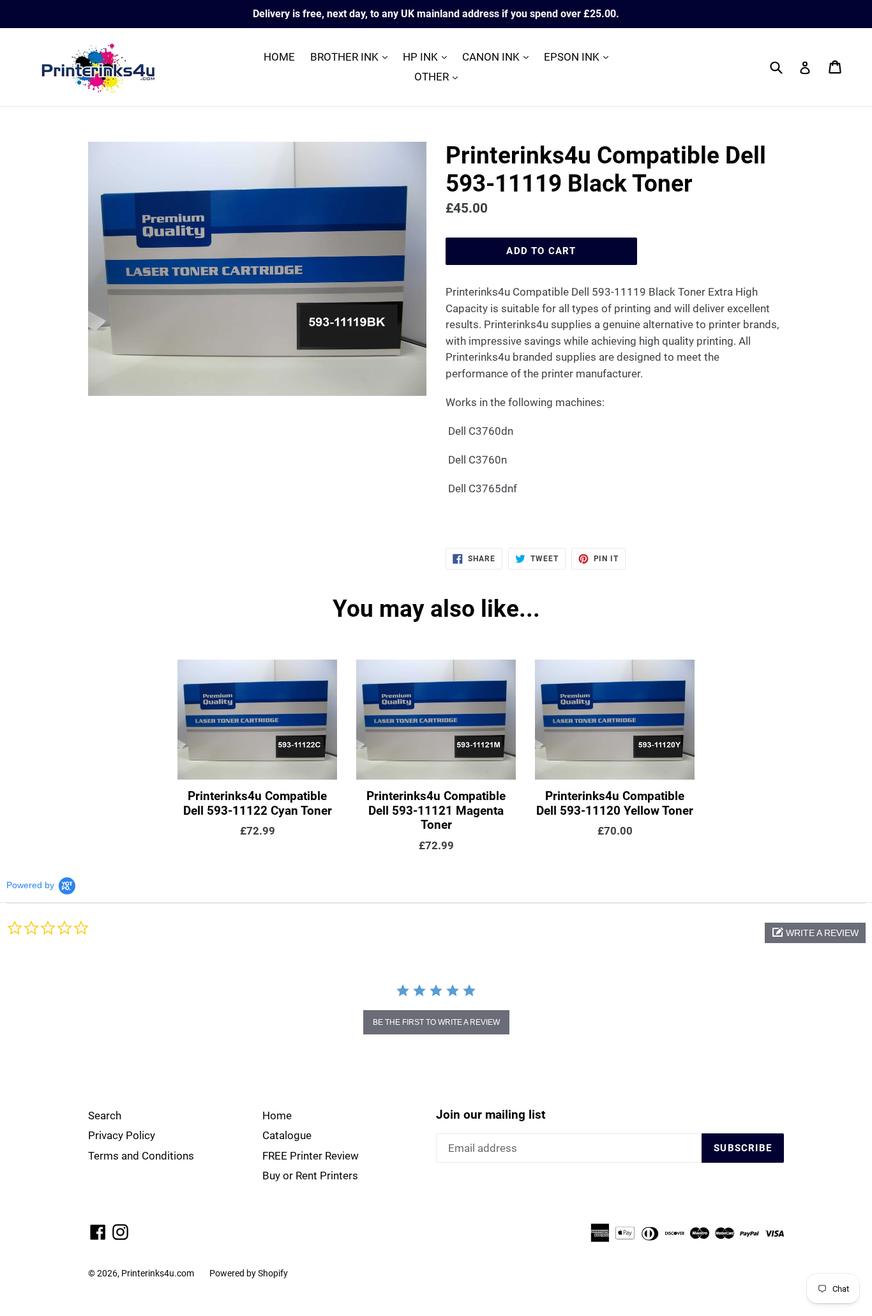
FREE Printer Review (310, 1155)
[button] (815, 933)
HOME (279, 56)
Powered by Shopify (248, 1273)
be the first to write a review (436, 1022)
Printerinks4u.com (157, 1273)
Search (104, 1115)
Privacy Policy (121, 1135)
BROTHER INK (352, 56)
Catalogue (287, 1135)
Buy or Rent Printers (310, 1175)
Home (277, 1115)
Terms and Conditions (141, 1155)
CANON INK (498, 56)
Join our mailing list (490, 1115)
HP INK (428, 56)
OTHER (439, 76)
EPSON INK (579, 56)
